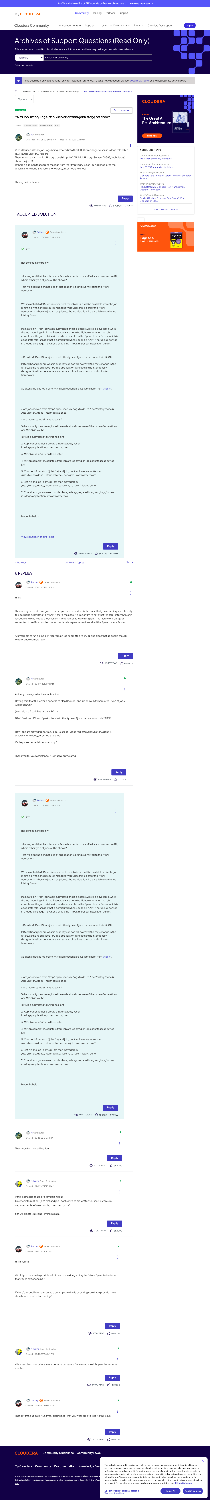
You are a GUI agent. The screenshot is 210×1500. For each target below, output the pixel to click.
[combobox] (98, 57)
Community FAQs (89, 1452)
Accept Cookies (193, 1491)
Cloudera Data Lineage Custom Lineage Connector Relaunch (165, 177)
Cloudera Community (31, 25)
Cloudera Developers (159, 25)
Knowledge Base (90, 1466)
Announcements (68, 25)
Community (82, 13)
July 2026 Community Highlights (156, 158)
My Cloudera (23, 1466)
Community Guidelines (58, 1452)
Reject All (170, 1491)
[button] (129, 145)
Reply (125, 198)
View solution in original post (37, 536)
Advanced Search (24, 65)
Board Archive (29, 91)
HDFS (57, 125)
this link (107, 388)
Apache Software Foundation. (93, 1480)
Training (97, 13)
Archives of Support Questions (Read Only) (60, 91)
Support (123, 13)
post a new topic (139, 80)
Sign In (189, 25)
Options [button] (22, 99)
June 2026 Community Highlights (156, 167)
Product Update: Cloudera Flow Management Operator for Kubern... (162, 188)
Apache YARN (46, 125)
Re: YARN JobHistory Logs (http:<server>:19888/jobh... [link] (109, 91)
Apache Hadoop (27, 1480)
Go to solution (122, 110)
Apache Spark (30, 125)
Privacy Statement (183, 1483)
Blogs (137, 25)
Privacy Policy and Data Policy (72, 1476)
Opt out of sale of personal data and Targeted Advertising (122, 1492)
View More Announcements (166, 209)
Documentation (64, 1466)
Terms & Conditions (52, 1476)
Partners (110, 13)
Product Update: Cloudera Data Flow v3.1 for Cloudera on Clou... (162, 199)
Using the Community (114, 25)
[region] (154, 1477)
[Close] (202, 1460)
